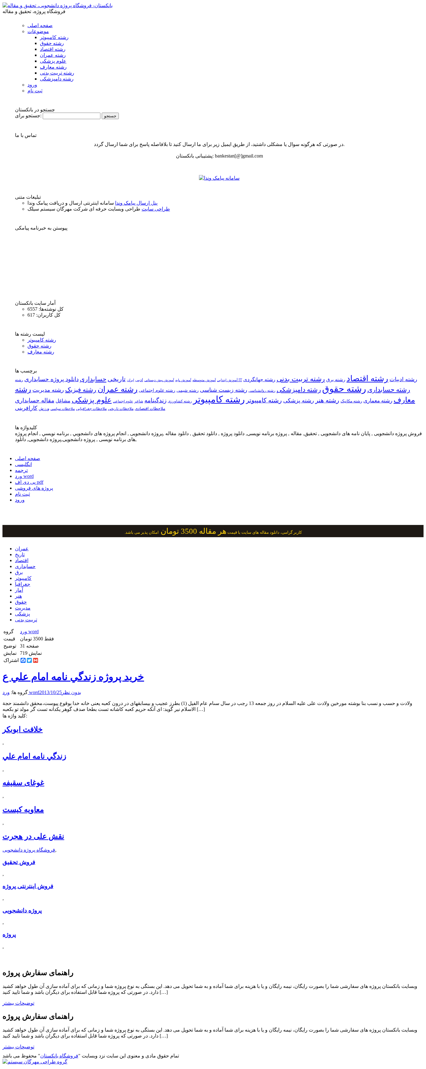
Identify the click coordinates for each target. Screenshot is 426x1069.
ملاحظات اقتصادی (150, 408)
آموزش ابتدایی (227, 380)
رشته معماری (377, 401)
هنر (18, 596)
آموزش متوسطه (204, 380)
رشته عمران (53, 55)
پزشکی (22, 613)
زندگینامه (155, 400)
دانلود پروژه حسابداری (51, 379)
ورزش (44, 408)
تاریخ (20, 554)
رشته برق (335, 379)
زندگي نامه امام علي (34, 756)
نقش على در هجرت (33, 836)
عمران (22, 548)
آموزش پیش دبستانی (159, 380)
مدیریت (23, 607)
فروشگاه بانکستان (59, 1055)
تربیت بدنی (26, 619)
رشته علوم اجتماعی (157, 390)
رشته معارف (53, 67)
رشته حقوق (52, 43)
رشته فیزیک (80, 389)
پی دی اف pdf (29, 482)
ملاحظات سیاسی (63, 409)
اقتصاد (21, 560)
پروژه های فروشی (34, 488)
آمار (19, 590)
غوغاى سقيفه (23, 783)
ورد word (24, 476)
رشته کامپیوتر (54, 37)
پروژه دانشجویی (22, 910)
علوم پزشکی (53, 61)
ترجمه (21, 470)
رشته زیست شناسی (223, 390)
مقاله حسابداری (34, 400)
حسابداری (93, 379)
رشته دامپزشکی (57, 78)
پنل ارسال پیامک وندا (136, 203)
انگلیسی (23, 464)
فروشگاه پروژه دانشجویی (28, 850)
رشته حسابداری (388, 389)
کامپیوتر (23, 578)
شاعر (138, 401)
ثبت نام (34, 90)
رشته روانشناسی (262, 391)
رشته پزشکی (298, 400)
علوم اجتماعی (123, 401)
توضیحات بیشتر (18, 1003)
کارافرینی (26, 408)
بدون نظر (71, 692)
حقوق (21, 602)
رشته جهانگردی (259, 379)
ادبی (139, 379)
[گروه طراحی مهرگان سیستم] (34, 1061)
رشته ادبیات (403, 379)
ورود (32, 84)
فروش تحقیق (18, 862)
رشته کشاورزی (180, 401)
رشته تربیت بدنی (57, 72)
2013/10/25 (50, 692)
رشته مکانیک (351, 401)
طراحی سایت (156, 208)
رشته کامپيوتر (264, 400)
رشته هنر (327, 400)
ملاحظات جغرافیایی (91, 408)
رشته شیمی (188, 390)
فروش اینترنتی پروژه (27, 886)
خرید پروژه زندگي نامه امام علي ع (73, 676)
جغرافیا (22, 584)
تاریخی (117, 379)
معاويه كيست (23, 809)
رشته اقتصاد (52, 49)
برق (19, 572)
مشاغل (63, 401)
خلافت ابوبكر (22, 729)
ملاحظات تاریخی (120, 408)
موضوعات (38, 31)
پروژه (9, 934)
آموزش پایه (183, 380)
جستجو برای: (28, 115)
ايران (130, 380)
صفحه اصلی (40, 25)
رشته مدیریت (48, 390)
